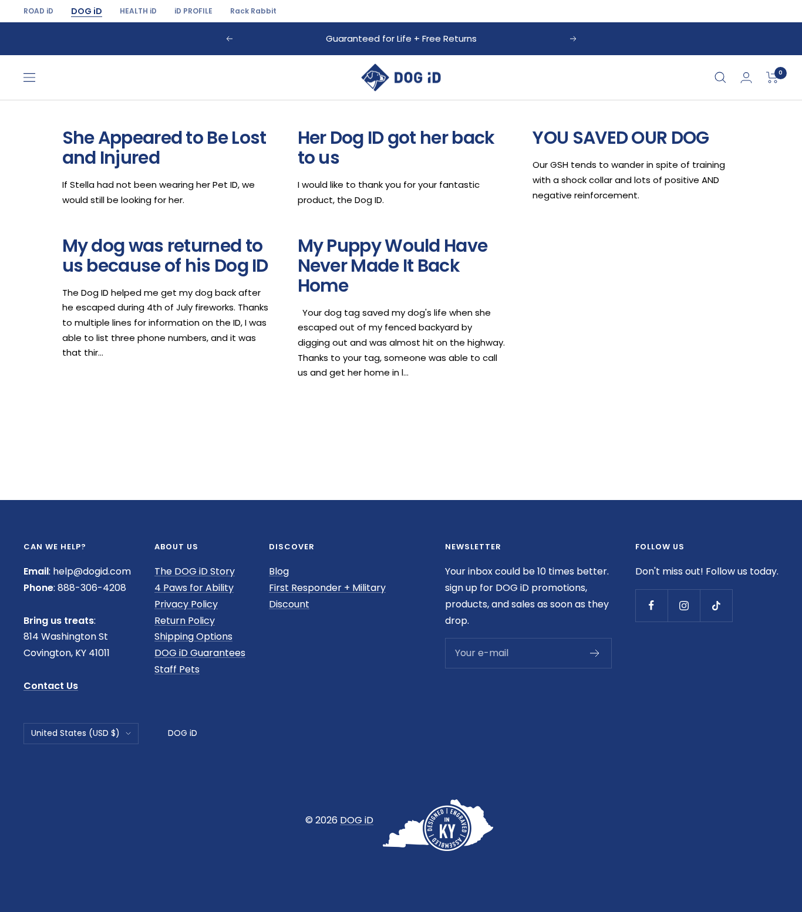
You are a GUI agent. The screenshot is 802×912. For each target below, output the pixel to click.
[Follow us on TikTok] (716, 605)
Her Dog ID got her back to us (396, 147)
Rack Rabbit (253, 11)
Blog (279, 571)
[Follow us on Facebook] (651, 605)
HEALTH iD (138, 11)
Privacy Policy (186, 604)
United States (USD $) (75, 733)
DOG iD (86, 11)
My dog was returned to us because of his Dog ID (165, 255)
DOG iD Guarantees (199, 653)
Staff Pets (177, 669)
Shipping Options (193, 636)
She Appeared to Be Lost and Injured (164, 147)
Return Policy (184, 620)
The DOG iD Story (194, 571)
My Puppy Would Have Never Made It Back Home (393, 265)
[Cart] (772, 77)
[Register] (595, 653)
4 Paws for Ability (194, 588)
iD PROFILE (193, 11)
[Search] (720, 77)
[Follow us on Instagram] (684, 605)
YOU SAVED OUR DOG (621, 137)
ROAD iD (38, 11)
